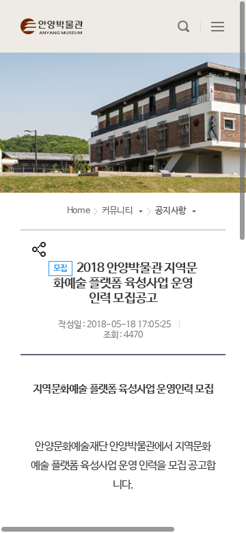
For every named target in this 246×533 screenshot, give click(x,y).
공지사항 (170, 211)
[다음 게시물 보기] (215, 311)
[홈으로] (51, 26)
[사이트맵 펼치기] (218, 26)
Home (78, 211)
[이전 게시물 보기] (30, 311)
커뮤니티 (117, 211)
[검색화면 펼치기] (183, 26)
